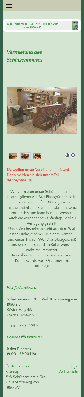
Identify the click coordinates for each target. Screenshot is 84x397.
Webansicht (68, 372)
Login (73, 366)
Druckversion (21, 366)
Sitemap (12, 372)
